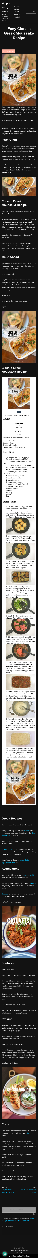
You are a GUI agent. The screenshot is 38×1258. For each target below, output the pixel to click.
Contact (17, 17)
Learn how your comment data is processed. (18, 1220)
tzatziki (26, 830)
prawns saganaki (28, 875)
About (16, 12)
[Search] (34, 11)
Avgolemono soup (8, 849)
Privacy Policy (19, 1252)
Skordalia (32, 883)
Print (19, 412)
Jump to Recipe (8, 51)
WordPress (26, 1256)
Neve (10, 1256)
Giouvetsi (5, 894)
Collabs (17, 14)
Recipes (17, 9)
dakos (29, 1133)
